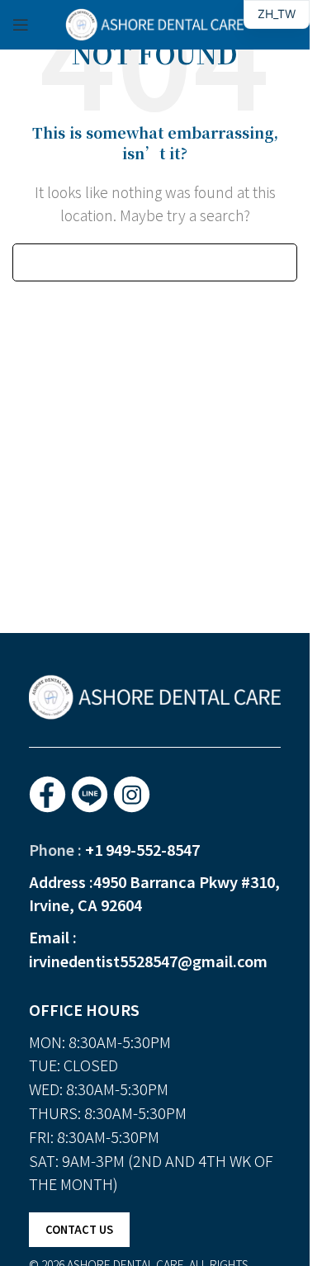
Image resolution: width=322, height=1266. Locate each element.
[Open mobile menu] (20, 24)
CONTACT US (79, 1229)
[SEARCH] (278, 262)
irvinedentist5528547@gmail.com (148, 960)
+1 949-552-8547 (142, 849)
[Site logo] (155, 22)
